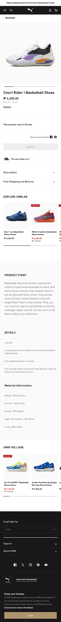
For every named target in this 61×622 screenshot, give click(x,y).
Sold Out (30, 147)
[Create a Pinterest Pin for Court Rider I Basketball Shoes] (55, 137)
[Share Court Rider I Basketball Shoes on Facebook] (51, 137)
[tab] (9, 86)
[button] (5, 10)
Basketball (10, 18)
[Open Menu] (5, 10)
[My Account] (50, 10)
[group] (16, 220)
